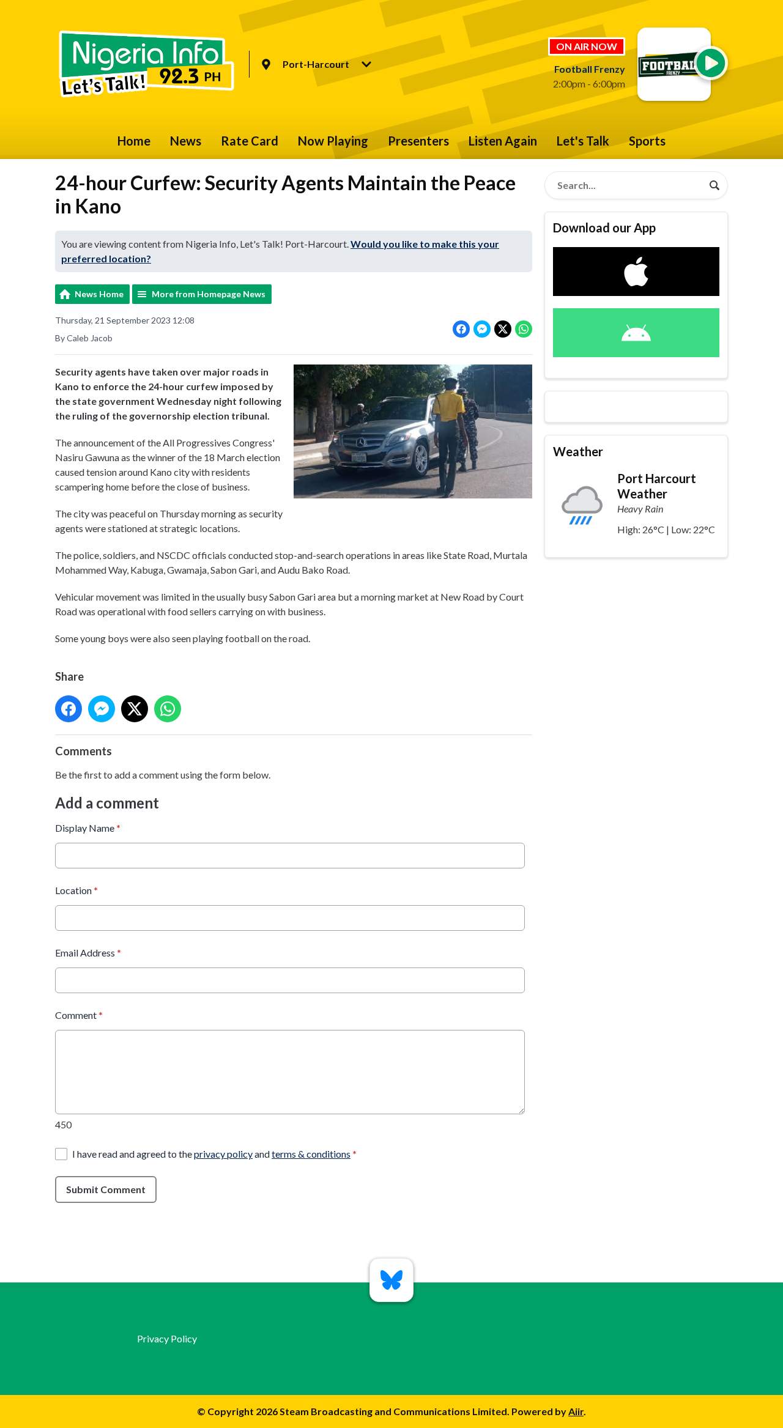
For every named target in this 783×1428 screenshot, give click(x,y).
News (185, 140)
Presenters (418, 140)
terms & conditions (311, 1154)
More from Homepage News (208, 294)
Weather (578, 451)
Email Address (88, 952)
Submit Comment (106, 1189)
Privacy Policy (167, 1338)
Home (133, 140)
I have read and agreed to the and (214, 1154)
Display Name (88, 828)
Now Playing (333, 140)
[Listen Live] (711, 63)
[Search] (714, 185)
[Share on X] (502, 329)
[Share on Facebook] (461, 329)
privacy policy (223, 1154)
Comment (79, 1015)
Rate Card (249, 140)
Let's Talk (583, 140)
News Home (99, 294)
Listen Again (503, 140)
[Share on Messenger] (482, 329)
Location (76, 890)
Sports (647, 140)
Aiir (576, 1411)
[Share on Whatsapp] (523, 329)
